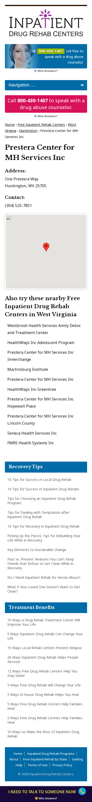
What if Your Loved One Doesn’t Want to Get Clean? (43, 589)
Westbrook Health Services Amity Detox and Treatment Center (43, 329)
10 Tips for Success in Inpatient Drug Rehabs (43, 489)
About (13, 759)
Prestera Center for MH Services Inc (40, 379)
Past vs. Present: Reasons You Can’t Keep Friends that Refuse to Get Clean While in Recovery (40, 563)
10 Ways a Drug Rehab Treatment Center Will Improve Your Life (43, 622)
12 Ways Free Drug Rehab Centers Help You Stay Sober (42, 673)
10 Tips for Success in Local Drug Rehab (39, 479)
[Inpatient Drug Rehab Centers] (46, 22)
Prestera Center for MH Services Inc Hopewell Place (40, 402)
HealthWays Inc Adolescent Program (40, 342)
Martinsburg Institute (27, 369)
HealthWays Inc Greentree (31, 389)
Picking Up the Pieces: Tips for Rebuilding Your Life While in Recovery (43, 537)
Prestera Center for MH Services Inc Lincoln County (40, 419)
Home (10, 124)
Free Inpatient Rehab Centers (41, 124)
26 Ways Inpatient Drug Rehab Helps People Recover (42, 659)
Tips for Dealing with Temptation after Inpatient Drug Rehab (38, 514)
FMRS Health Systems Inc (30, 443)
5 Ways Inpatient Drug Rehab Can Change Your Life (45, 636)
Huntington (28, 130)
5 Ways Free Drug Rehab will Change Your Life (44, 685)
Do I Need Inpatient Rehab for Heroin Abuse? (43, 577)
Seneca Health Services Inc (32, 433)
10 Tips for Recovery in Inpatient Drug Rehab (43, 526)
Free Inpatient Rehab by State (45, 759)
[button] (46, 247)
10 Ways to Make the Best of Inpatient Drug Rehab (43, 733)
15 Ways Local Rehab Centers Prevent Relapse (44, 647)
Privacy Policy (62, 765)
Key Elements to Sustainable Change (36, 549)
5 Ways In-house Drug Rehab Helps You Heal (43, 694)
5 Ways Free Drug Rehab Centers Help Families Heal (44, 706)
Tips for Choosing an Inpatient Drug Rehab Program (41, 500)
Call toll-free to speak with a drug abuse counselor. (56, 57)
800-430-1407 (32, 100)
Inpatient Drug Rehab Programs (50, 753)
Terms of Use (37, 765)
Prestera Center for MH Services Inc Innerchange (40, 356)
